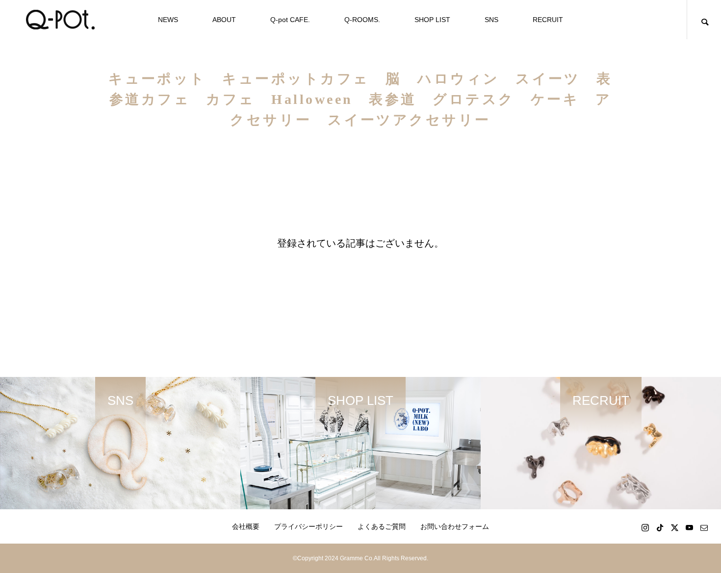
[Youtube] (689, 527)
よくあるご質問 (382, 526)
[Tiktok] (660, 527)
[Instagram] (645, 527)
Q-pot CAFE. (290, 20)
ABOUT (224, 20)
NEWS (168, 20)
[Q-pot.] (60, 19)
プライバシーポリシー (308, 526)
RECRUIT (548, 20)
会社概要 (245, 526)
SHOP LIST (432, 20)
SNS (491, 20)
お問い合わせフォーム (454, 526)
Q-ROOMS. (362, 20)
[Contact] (704, 527)
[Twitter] (674, 527)
